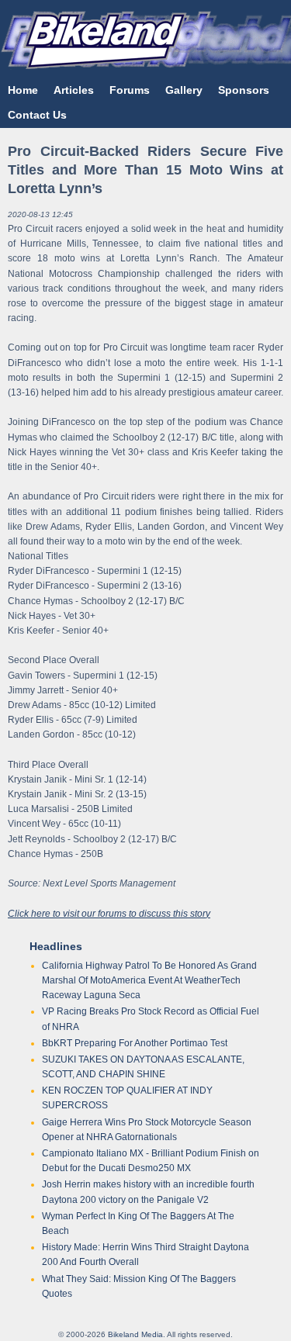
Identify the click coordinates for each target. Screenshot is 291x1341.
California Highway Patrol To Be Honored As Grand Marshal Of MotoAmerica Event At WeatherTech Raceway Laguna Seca (149, 980)
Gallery (184, 90)
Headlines (55, 946)
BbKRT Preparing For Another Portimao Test (134, 1043)
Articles (74, 90)
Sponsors (243, 90)
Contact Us (37, 115)
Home (23, 90)
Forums (129, 90)
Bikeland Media (135, 1334)
